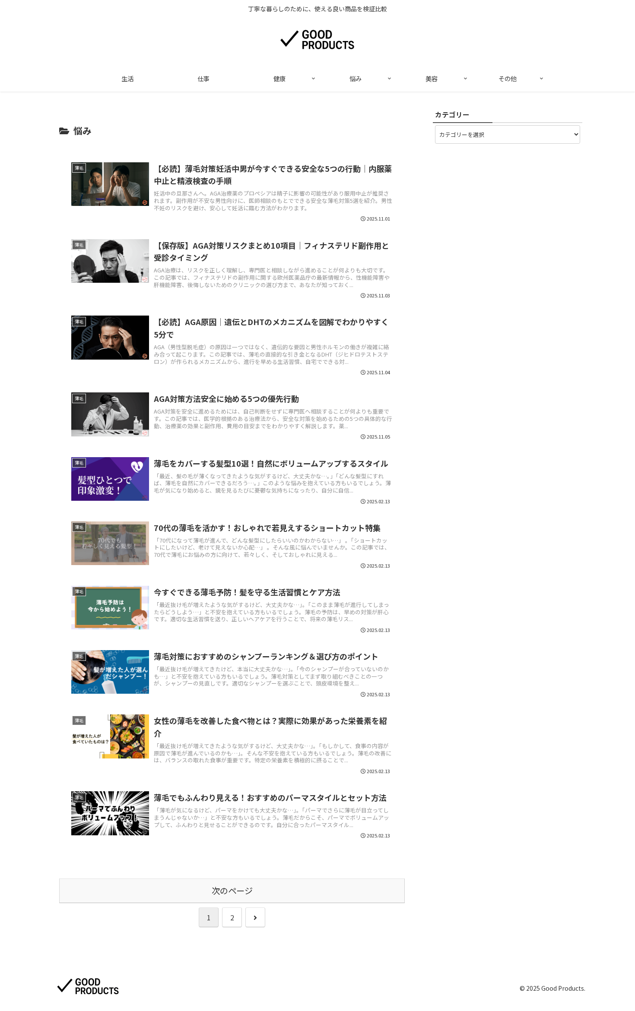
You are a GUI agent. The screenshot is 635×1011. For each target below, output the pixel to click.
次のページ (232, 891)
